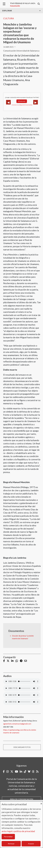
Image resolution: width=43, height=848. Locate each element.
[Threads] (33, 771)
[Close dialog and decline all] (41, 802)
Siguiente (35, 102)
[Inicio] (22, 4)
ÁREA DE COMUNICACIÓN (21, 799)
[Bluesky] (29, 771)
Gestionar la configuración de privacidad (22, 105)
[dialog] (21, 824)
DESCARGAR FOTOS (22, 747)
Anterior (8, 102)
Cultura (8, 18)
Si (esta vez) (21, 101)
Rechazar (11, 844)
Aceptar (31, 844)
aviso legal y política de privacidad (18, 831)
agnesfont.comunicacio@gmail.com (17, 724)
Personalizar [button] (8, 837)
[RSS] (37, 771)
